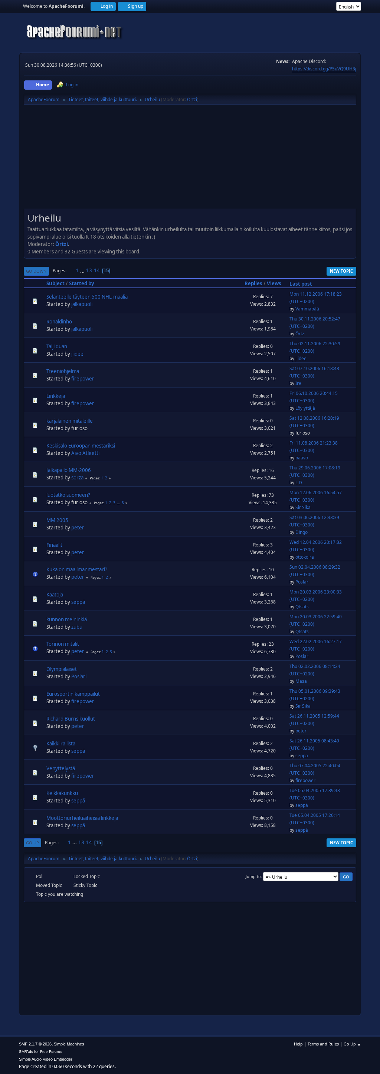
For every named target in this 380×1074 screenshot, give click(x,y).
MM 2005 (57, 520)
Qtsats (302, 606)
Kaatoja (54, 594)
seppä (78, 602)
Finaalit (54, 545)
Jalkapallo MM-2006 (68, 470)
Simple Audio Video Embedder (45, 1059)
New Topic (341, 271)
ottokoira (304, 557)
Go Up (32, 842)
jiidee (77, 353)
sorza (77, 477)
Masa (301, 681)
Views (274, 283)
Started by (81, 283)
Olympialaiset (61, 669)
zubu (76, 627)
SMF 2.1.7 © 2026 (35, 1044)
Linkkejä (55, 396)
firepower (82, 378)
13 (89, 270)
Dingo (301, 532)
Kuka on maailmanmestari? (76, 569)
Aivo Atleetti (85, 453)
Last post (300, 283)
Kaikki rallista (60, 743)
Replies (253, 283)
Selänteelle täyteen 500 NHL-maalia (87, 296)
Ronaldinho (59, 321)
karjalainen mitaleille (69, 421)
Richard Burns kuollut (70, 718)
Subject (55, 283)
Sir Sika (303, 507)
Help (298, 1044)
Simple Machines (69, 1044)
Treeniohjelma (62, 371)
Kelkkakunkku (62, 793)
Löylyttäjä (305, 408)
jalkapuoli (81, 304)
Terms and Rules (323, 1044)
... (83, 270)
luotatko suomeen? (68, 495)
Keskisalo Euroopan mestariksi (80, 445)
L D (298, 482)
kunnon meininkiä (66, 619)
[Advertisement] (190, 159)
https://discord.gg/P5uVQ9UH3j (324, 69)
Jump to (253, 876)
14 (97, 270)
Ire (298, 383)
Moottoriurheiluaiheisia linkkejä (82, 818)
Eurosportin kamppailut (73, 694)
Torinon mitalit (62, 644)
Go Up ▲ (352, 1044)
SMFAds (26, 1052)
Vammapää (307, 309)
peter (77, 527)
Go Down (36, 271)
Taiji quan (56, 346)
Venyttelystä (60, 768)
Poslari (302, 582)
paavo (301, 458)
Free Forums (51, 1052)
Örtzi (192, 99)
